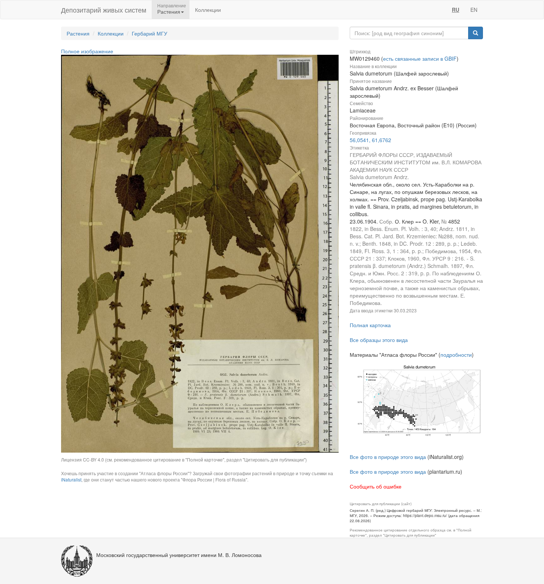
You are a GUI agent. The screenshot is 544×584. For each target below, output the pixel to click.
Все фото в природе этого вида (388, 456)
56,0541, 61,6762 (370, 140)
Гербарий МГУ (149, 33)
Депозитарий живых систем (103, 9)
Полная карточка (370, 325)
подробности (456, 354)
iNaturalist (71, 479)
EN (473, 9)
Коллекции (208, 9)
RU (455, 9)
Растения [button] (168, 11)
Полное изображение (87, 51)
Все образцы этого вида (379, 339)
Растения (78, 33)
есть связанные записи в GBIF (420, 58)
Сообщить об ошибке (376, 486)
